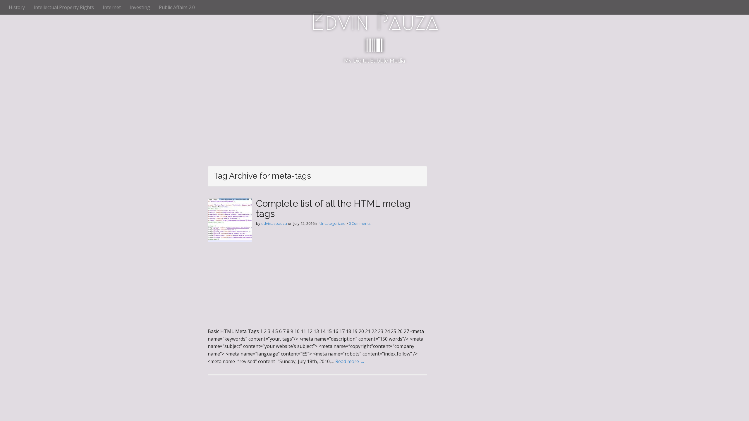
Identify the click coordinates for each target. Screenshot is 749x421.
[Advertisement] (374, 107)
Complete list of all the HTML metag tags (333, 208)
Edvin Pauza (374, 21)
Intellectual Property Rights (64, 7)
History (17, 7)
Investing (140, 7)
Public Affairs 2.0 (177, 7)
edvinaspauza (274, 223)
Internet (112, 7)
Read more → (350, 361)
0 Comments (360, 223)
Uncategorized (332, 223)
